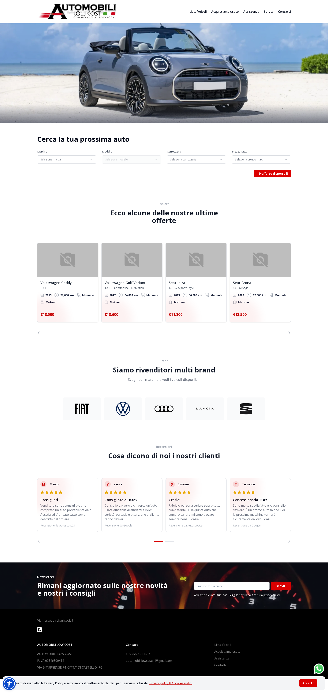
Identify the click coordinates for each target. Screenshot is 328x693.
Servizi (269, 11)
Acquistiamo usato (225, 11)
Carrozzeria (174, 151)
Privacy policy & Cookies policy (170, 683)
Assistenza (251, 11)
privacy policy (271, 595)
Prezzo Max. (239, 151)
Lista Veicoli (198, 11)
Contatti (284, 11)
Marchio (42, 151)
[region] (164, 288)
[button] (9, 683)
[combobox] (66, 159)
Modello (107, 151)
